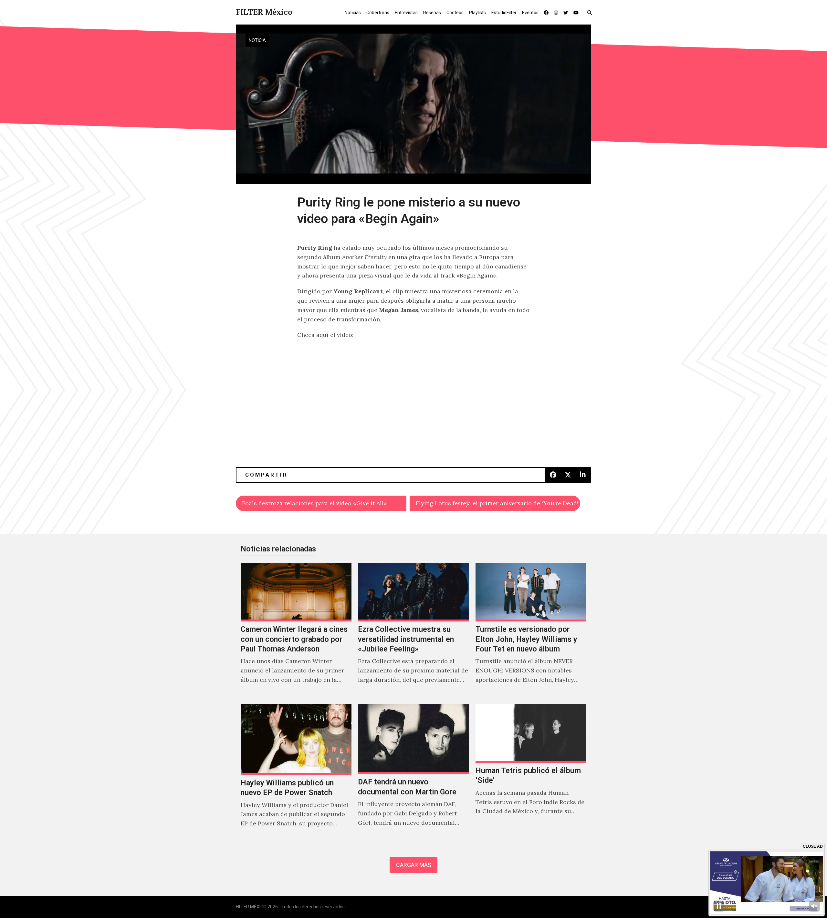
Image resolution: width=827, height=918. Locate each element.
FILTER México (264, 12)
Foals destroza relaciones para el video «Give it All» (314, 503)
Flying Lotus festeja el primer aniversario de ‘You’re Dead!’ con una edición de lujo (498, 503)
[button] (591, 12)
